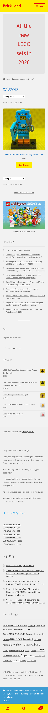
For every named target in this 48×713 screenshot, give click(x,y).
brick (5, 629)
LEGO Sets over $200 (12, 544)
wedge (23, 660)
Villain (10, 661)
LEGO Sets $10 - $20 (11, 527)
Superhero (27, 655)
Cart (37, 706)
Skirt (19, 656)
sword (37, 656)
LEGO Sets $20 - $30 (11, 531)
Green (38, 640)
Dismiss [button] (6, 700)
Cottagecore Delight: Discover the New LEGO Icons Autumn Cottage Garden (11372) (23, 276)
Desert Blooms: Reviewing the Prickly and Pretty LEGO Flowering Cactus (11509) (25, 283)
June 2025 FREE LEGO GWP (24, 192)
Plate (40, 650)
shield (15, 656)
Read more (24, 165)
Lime (31, 645)
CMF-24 (29, 630)
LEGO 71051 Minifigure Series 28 (18, 250)
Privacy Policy (28, 431)
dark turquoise (38, 634)
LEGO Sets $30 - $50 (11, 534)
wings (29, 661)
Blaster (38, 626)
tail (40, 656)
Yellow (33, 661)
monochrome (14, 651)
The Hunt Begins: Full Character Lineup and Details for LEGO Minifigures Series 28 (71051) (24, 255)
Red (5, 655)
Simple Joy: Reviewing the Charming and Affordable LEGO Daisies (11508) (22, 290)
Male (37, 644)
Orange (33, 651)
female (28, 639)
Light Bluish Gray (19, 644)
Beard (9, 625)
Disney (6, 639)
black (31, 625)
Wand (16, 660)
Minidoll (5, 651)
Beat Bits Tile (23, 626)
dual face (16, 639)
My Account (8, 708)
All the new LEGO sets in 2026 (24, 44)
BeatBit (15, 625)
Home (8, 79)
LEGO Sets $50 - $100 (12, 537)
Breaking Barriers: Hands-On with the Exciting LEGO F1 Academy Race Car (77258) (24, 262)
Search (24, 708)
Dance (29, 634)
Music (21, 650)
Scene (9, 655)
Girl (35, 640)
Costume (21, 634)
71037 (5, 626)
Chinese (24, 630)
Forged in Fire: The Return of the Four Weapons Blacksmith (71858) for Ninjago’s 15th (24, 303)
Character (17, 629)
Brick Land (12, 5)
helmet (6, 645)
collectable (9, 634)
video (5, 660)
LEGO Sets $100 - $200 (12, 541)
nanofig (27, 650)
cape (10, 629)
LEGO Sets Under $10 (12, 524)
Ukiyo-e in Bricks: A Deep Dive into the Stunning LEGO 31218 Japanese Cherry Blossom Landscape (25, 269)
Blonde (43, 626)
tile (43, 655)
